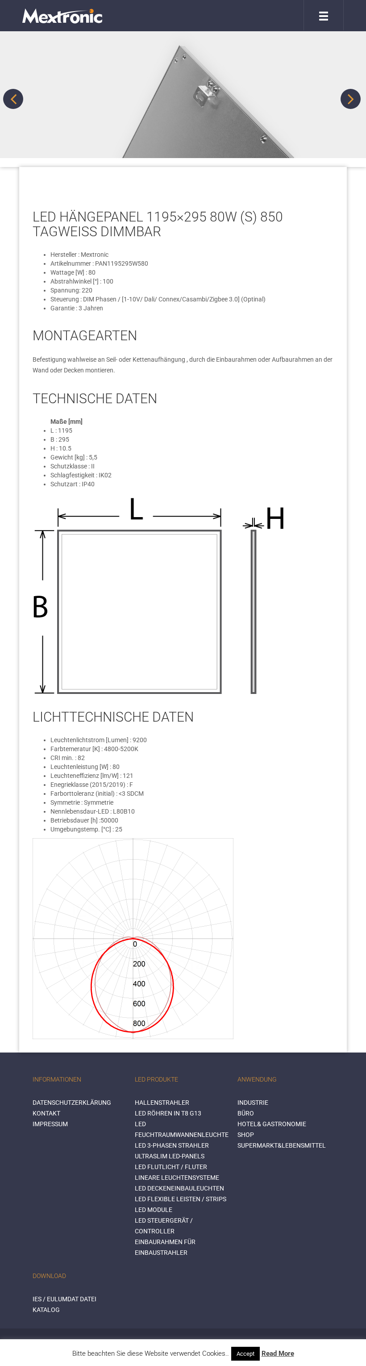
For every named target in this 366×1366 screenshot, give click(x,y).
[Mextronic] (62, 15)
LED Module (153, 1209)
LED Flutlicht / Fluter (171, 1166)
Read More (278, 1353)
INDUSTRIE (252, 1102)
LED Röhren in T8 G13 (168, 1113)
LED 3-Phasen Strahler (172, 1145)
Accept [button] (245, 1353)
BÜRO (245, 1113)
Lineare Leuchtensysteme (177, 1177)
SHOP (245, 1134)
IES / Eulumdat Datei (64, 1299)
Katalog (46, 1309)
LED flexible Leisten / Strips (180, 1199)
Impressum (50, 1124)
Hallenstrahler (162, 1102)
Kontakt (46, 1113)
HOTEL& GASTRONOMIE (271, 1124)
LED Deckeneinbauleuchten (179, 1188)
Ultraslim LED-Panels (169, 1156)
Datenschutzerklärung (72, 1102)
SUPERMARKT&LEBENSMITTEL (281, 1145)
